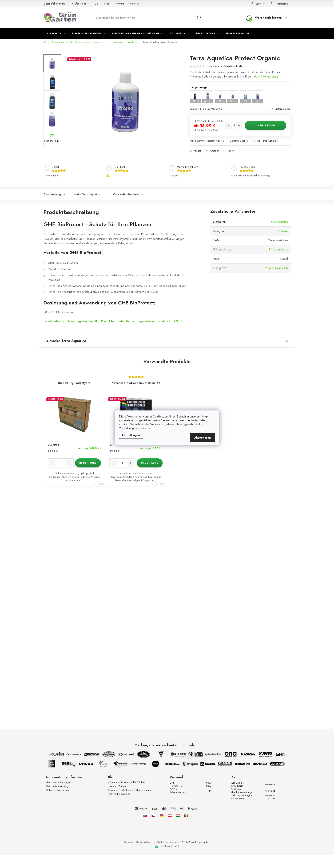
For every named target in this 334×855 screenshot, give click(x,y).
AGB (95, 3)
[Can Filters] (106, 754)
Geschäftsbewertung (54, 3)
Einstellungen (131, 435)
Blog (106, 3)
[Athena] (71, 754)
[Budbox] (245, 764)
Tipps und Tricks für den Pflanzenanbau (129, 790)
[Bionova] (88, 754)
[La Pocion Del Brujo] (193, 754)
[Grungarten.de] (162, 816)
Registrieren (281, 3)
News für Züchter (117, 786)
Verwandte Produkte (126, 194)
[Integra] (175, 754)
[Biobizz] (263, 764)
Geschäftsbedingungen (58, 782)
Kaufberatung (79, 3)
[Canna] (228, 764)
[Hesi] (158, 754)
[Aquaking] (53, 754)
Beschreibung (52, 194)
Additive (282, 231)
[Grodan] (210, 764)
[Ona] (227, 754)
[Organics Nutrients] (106, 764)
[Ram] (262, 754)
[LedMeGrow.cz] (153, 816)
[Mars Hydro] (141, 764)
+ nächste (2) (52, 141)
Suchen (199, 17)
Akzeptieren (202, 437)
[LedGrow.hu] (178, 816)
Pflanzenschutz (278, 249)
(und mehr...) (190, 745)
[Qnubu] (89, 764)
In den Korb (265, 125)
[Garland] (123, 754)
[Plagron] (245, 754)
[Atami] (280, 764)
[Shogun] (54, 764)
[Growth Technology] (140, 754)
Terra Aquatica (269, 140)
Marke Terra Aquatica (86, 194)
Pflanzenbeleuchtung (119, 794)
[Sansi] (280, 754)
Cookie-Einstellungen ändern (196, 842)
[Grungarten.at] (170, 816)
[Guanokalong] (193, 764)
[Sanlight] (71, 764)
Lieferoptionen (283, 109)
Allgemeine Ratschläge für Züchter (126, 782)
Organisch (281, 268)
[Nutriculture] (123, 764)
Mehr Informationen (266, 77)
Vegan (269, 268)
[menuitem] (56, 33)
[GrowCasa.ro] (186, 816)
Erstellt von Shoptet (169, 846)
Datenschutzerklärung (58, 790)
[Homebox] (176, 764)
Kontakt (120, 3)
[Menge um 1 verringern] (228, 125)
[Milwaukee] (210, 754)
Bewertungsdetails (233, 66)
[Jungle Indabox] (158, 764)
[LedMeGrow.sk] (145, 816)
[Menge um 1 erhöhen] (239, 125)
